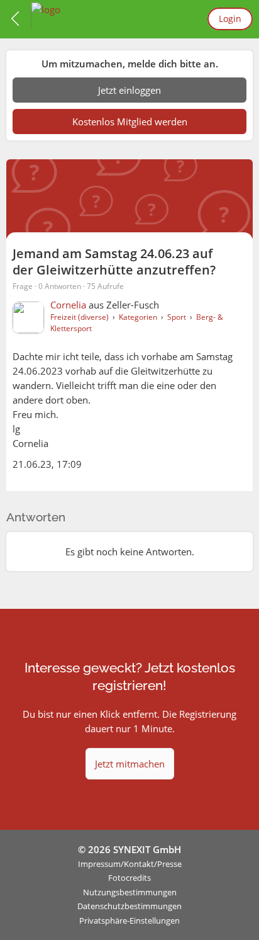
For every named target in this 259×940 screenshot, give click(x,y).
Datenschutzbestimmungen (129, 906)
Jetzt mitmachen (130, 763)
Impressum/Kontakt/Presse (130, 863)
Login (230, 19)
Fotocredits (129, 877)
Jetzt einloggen (129, 90)
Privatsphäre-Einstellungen (129, 920)
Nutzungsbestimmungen (130, 892)
